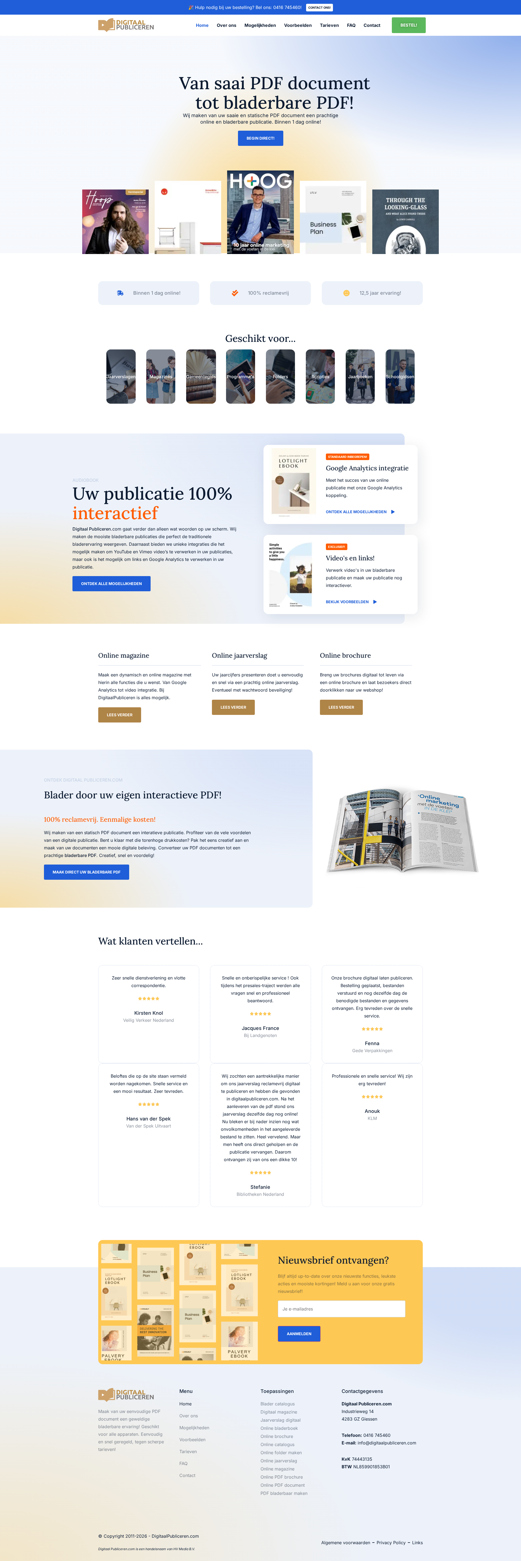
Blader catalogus (277, 1403)
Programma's (241, 376)
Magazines (161, 376)
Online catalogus (277, 1444)
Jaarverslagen (121, 376)
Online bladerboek (279, 1428)
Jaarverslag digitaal (280, 1420)
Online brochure (276, 1436)
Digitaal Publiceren (91, 529)
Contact (372, 25)
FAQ (351, 25)
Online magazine (277, 1469)
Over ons (226, 25)
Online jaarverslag (278, 1460)
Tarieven (329, 25)
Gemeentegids (201, 376)
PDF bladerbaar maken (283, 1493)
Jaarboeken (360, 376)
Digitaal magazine (278, 1412)
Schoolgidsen (400, 376)
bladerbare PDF (80, 855)
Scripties (320, 376)
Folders (280, 376)
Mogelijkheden (260, 25)
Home (202, 25)
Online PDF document (282, 1485)
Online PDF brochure (281, 1477)
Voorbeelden (298, 25)
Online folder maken (281, 1452)
